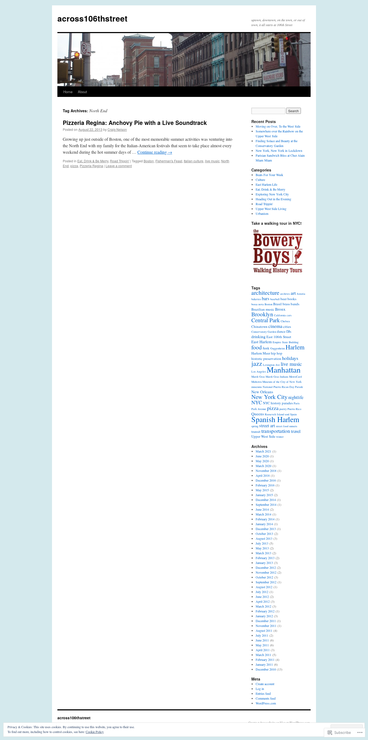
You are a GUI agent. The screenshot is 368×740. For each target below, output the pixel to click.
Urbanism (262, 213)
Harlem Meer (260, 353)
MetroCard (295, 376)
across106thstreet (92, 18)
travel (296, 431)
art (293, 293)
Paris (297, 403)
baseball (275, 299)
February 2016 (265, 485)
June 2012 (262, 596)
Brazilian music (262, 309)
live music (212, 161)
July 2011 (262, 635)
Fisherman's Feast (168, 161)
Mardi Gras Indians (277, 376)
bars (265, 298)
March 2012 (263, 606)
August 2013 (264, 538)
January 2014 (264, 524)
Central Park (265, 320)
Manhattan (284, 369)
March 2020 (263, 466)
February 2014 (265, 519)
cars (289, 315)
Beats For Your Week (269, 175)
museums (256, 387)
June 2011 (262, 640)
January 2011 (264, 664)
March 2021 (263, 451)
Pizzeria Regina (91, 165)
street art (267, 425)
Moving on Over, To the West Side (278, 126)
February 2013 (265, 558)
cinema (275, 326)
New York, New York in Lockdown (279, 150)
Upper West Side (263, 436)
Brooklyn (262, 314)
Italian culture (193, 161)
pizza (74, 165)
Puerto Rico (294, 409)
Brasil (277, 303)
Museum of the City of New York (281, 382)
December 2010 (266, 669)
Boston (149, 161)
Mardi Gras (258, 376)
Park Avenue (258, 409)
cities (287, 326)
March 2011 (263, 655)
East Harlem (261, 341)
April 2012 (263, 601)
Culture (260, 179)
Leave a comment (119, 165)
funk (266, 348)
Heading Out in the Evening (273, 199)
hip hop (276, 353)
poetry (283, 409)
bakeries (256, 299)
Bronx (280, 309)
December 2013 (266, 529)
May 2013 (262, 548)
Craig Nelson (117, 129)
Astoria (301, 294)
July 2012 (262, 592)
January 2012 (264, 616)
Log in (260, 688)
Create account (265, 684)
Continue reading (154, 152)
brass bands (291, 303)
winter (280, 437)
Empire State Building (285, 342)
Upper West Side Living (271, 208)
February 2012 (265, 611)
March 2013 (263, 553)
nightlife (295, 397)
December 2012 (266, 567)
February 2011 (265, 659)
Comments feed (266, 698)
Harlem (295, 347)
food (256, 347)
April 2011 (263, 650)
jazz (256, 363)
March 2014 (263, 514)
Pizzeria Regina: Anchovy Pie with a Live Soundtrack (135, 122)
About (82, 91)
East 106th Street (278, 336)
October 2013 (264, 533)
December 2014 (266, 499)
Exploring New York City (272, 194)
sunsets (293, 426)
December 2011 (266, 621)
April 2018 (263, 475)
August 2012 (264, 587)
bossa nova (257, 304)
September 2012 (266, 582)
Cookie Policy (95, 732)
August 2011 (264, 630)
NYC (256, 402)
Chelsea (285, 321)
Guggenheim (277, 348)
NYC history (272, 403)
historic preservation (266, 358)
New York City (269, 397)
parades (287, 403)
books (291, 298)
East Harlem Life (266, 184)
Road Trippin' (119, 161)
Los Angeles (258, 371)
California (280, 315)
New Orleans (262, 391)
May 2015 (262, 490)
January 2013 (264, 562)
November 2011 (266, 625)
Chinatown (259, 326)
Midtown (256, 382)
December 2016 (266, 480)
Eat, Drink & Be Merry (92, 161)
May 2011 (262, 645)
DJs (288, 331)
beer (283, 298)
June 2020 (262, 456)
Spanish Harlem (275, 419)
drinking (258, 336)
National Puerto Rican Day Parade (283, 387)
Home (67, 91)
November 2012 (266, 572)
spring (254, 426)
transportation (275, 430)
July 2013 (262, 543)
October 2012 (264, 577)
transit (256, 431)
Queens (257, 413)
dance (281, 331)
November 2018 (266, 470)
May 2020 (262, 461)
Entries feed (263, 693)
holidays (290, 358)
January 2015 (264, 495)
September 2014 (266, 504)
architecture (265, 292)
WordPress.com (266, 703)
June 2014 (262, 509)
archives (285, 294)
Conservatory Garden (263, 332)
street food (282, 426)
